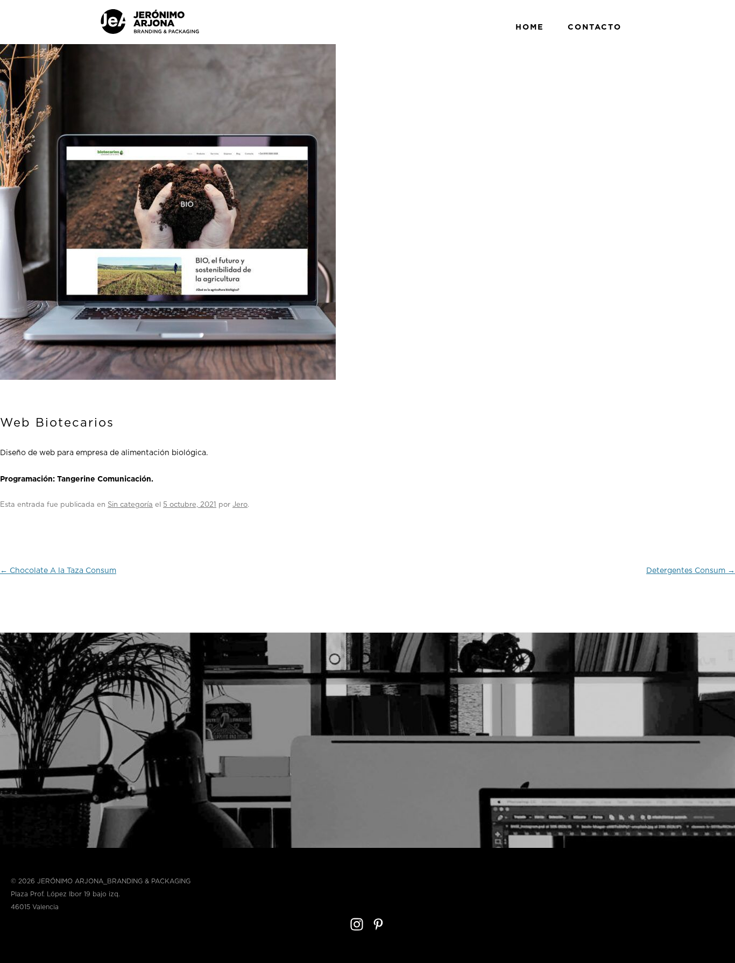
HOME (529, 27)
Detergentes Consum (690, 571)
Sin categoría (130, 504)
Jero (240, 504)
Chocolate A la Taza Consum (58, 571)
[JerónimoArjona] (150, 32)
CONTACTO (594, 27)
